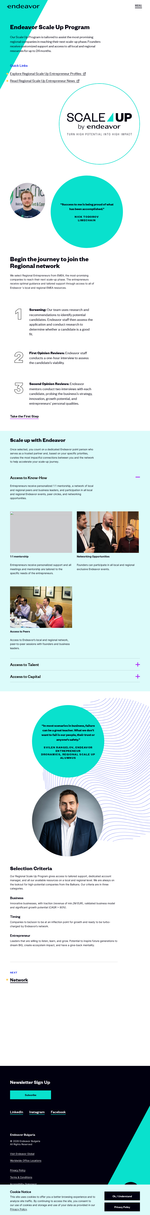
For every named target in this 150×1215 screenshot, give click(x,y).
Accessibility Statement (23, 1184)
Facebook (58, 1112)
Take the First (24, 416)
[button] (138, 6)
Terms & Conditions (21, 1177)
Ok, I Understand (122, 1196)
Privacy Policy (17, 1170)
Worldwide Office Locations (25, 1160)
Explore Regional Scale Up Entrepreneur (45, 73)
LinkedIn (16, 1112)
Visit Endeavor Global (22, 1153)
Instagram (37, 1112)
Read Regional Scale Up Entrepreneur (42, 80)
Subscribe (30, 1095)
